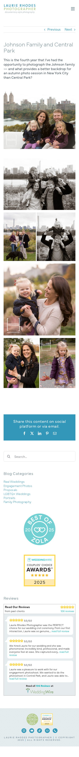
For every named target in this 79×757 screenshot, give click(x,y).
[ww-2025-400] (47, 715)
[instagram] (23, 730)
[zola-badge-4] (32, 715)
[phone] (55, 730)
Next (68, 29)
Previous (54, 29)
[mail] (47, 730)
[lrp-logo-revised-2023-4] (20, 6)
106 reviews (67, 611)
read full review (60, 631)
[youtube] (31, 730)
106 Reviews (43, 685)
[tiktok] (39, 730)
